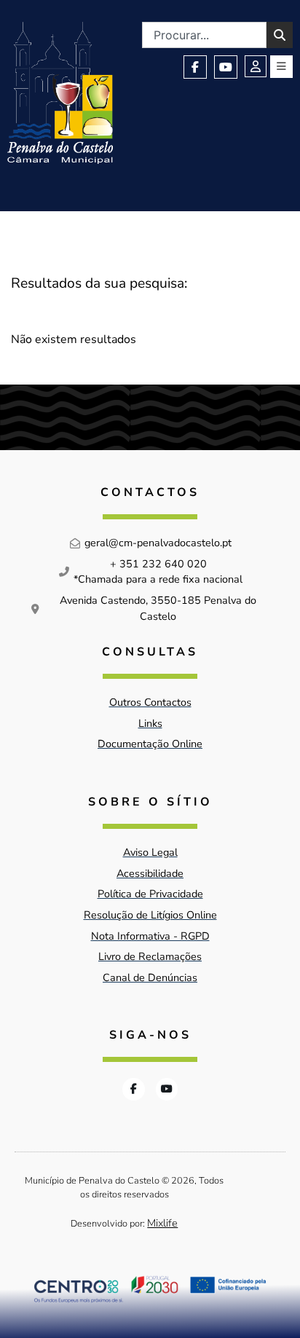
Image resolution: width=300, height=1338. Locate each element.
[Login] (255, 66)
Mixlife (162, 1223)
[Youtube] (225, 67)
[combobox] (204, 35)
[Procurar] (280, 35)
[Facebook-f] (195, 67)
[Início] (60, 93)
